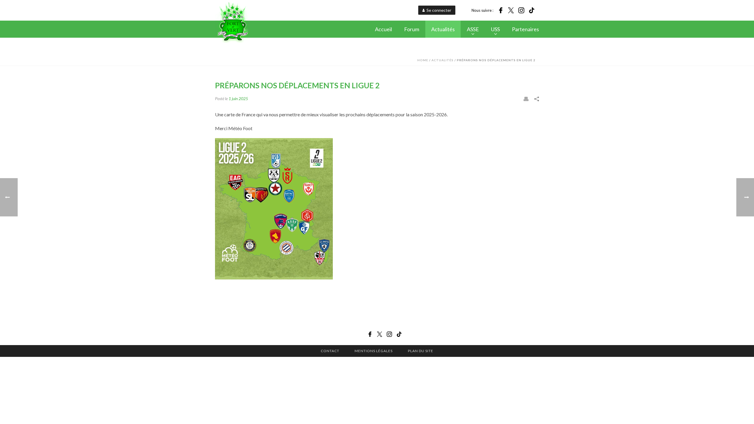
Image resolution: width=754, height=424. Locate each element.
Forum (411, 29)
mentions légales (374, 351)
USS (495, 29)
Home (422, 60)
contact (330, 351)
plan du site (420, 351)
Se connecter (438, 10)
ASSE (473, 29)
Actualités (443, 29)
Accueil (383, 29)
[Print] (526, 98)
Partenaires (525, 29)
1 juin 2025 (238, 98)
